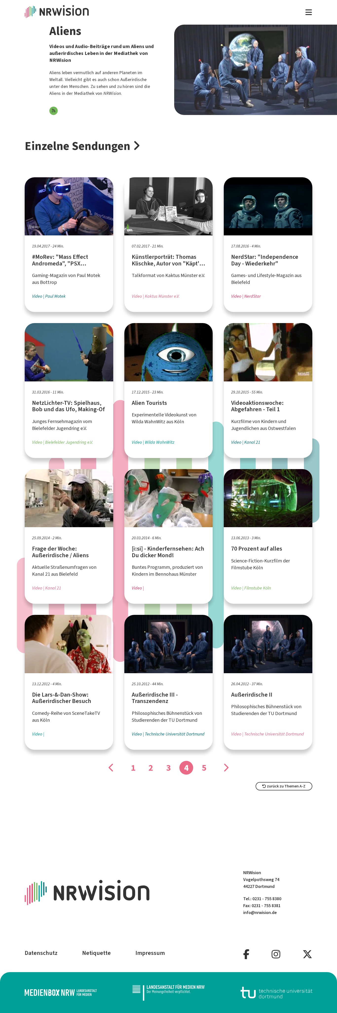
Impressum (150, 953)
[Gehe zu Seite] (111, 768)
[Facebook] (246, 954)
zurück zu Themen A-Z (285, 786)
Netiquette (96, 953)
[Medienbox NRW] (61, 992)
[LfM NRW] (168, 992)
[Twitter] (307, 954)
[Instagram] (276, 954)
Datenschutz (41, 953)
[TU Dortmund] (277, 992)
